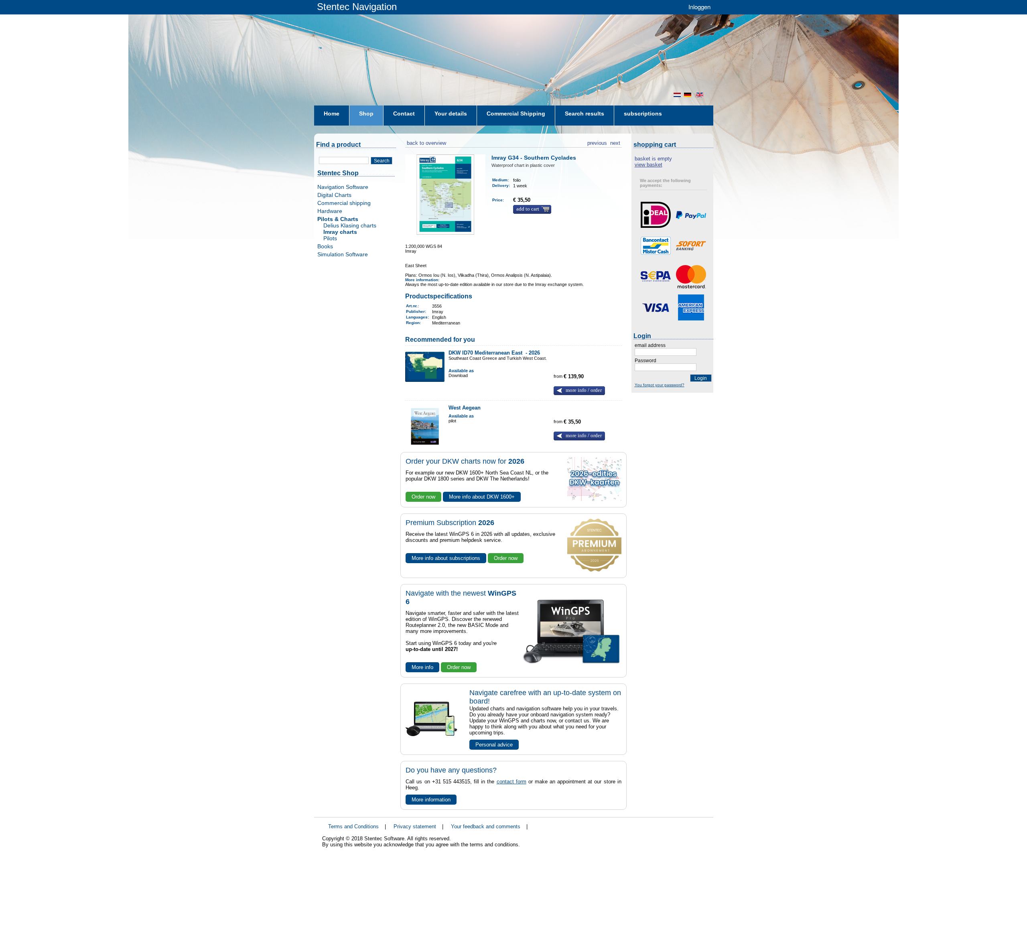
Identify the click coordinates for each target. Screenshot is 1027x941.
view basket (648, 165)
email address (650, 345)
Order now (423, 497)
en (700, 95)
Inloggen (699, 6)
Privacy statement (415, 826)
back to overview (425, 142)
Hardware (329, 211)
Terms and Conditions (353, 826)
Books (325, 246)
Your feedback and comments (485, 826)
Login (700, 378)
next (615, 142)
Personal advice (494, 745)
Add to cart (527, 209)
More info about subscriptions (446, 558)
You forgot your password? (659, 385)
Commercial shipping (344, 203)
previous (597, 142)
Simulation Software (342, 254)
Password (645, 360)
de (688, 95)
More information (431, 800)
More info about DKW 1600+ (482, 497)
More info (422, 667)
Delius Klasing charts (349, 225)
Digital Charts (334, 195)
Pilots (330, 238)
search (382, 161)
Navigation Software (342, 187)
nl (677, 95)
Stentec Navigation (357, 6)
